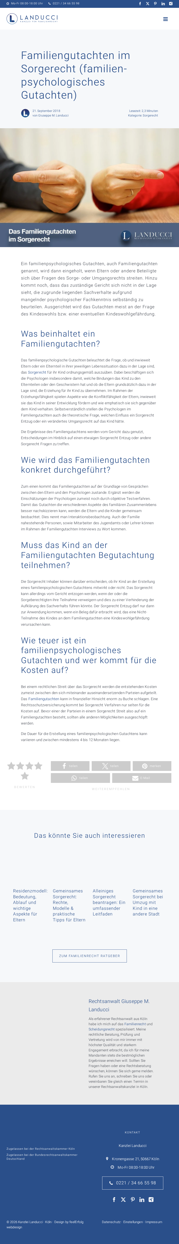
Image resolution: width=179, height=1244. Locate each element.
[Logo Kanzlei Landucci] (32, 15)
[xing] (170, 3)
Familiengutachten (43, 699)
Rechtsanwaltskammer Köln (55, 1149)
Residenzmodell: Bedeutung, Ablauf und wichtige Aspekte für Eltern (30, 905)
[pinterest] (155, 3)
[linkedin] (163, 3)
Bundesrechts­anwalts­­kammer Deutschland (42, 1157)
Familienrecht (135, 1024)
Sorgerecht (150, 115)
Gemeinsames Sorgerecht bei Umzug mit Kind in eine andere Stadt (148, 902)
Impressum (153, 1222)
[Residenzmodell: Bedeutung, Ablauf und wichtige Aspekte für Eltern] (29, 863)
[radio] (11, 767)
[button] (70, 766)
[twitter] (147, 3)
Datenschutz (111, 1222)
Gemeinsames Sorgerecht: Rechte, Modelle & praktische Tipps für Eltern (69, 905)
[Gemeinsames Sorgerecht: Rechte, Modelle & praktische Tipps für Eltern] (69, 863)
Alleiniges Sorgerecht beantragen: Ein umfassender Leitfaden (109, 902)
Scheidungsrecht (102, 1029)
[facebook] (140, 3)
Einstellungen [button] (133, 1222)
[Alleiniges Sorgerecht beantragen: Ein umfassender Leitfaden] (109, 863)
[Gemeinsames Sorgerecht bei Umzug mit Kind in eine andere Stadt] (149, 863)
